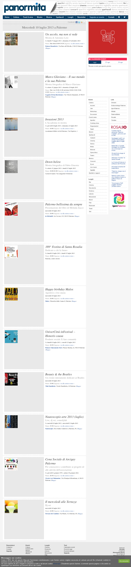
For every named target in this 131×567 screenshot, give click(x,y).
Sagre (92, 129)
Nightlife (92, 170)
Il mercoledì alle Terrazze (61, 501)
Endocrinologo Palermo (118, 105)
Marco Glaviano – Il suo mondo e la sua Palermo (65, 79)
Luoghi (70, 17)
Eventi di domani (69, 551)
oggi (94, 62)
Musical (92, 149)
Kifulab (113, 111)
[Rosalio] (119, 128)
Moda (92, 146)
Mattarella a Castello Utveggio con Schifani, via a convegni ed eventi (118, 148)
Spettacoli (60, 17)
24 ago (120, 62)
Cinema (92, 141)
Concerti (92, 161)
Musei (91, 199)
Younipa (113, 120)
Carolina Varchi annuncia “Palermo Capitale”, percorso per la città (119, 133)
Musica (49, 17)
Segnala (9, 551)
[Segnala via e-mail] (84, 22)
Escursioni (93, 114)
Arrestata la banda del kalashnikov (118, 167)
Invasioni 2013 (54, 119)
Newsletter (81, 17)
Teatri (90, 208)
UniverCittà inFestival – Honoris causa (60, 334)
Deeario (113, 102)
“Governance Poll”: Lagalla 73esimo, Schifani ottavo (117, 184)
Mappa (48, 48)
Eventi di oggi (68, 549)
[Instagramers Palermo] (119, 208)
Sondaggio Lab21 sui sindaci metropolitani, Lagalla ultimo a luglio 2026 (118, 140)
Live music (93, 167)
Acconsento (124, 561)
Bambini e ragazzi (94, 173)
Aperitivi (92, 120)
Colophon (9, 547)
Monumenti (92, 197)
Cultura (16, 17)
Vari (90, 211)
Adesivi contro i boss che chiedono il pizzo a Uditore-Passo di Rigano (119, 178)
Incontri (92, 105)
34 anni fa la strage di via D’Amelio (118, 154)
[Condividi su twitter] (79, 22)
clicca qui (56, 564)
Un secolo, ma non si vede (61, 34)
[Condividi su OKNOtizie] (82, 22)
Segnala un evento (97, 17)
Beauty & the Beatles (58, 374)
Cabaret (92, 138)
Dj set (92, 164)
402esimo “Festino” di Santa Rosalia (118, 158)
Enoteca (91, 191)
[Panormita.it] (25, 8)
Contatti (111, 17)
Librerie (91, 194)
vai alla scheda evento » (78, 43)
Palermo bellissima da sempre (63, 204)
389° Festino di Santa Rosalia (63, 247)
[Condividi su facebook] (77, 22)
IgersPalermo (115, 108)
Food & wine (28, 17)
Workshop (93, 111)
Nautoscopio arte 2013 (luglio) (64, 416)
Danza (92, 143)
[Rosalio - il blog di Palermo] (108, 53)
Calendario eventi (69, 547)
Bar (90, 182)
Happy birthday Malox (59, 289)
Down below (53, 162)
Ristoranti (92, 205)
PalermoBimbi (115, 114)
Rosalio (113, 117)
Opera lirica (93, 152)
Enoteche (48, 549)
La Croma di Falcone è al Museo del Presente (119, 162)
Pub (90, 202)
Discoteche (92, 188)
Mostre (39, 17)
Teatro (92, 155)
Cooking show (94, 123)
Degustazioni (94, 126)
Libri (91, 108)
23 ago (107, 62)
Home (7, 17)
